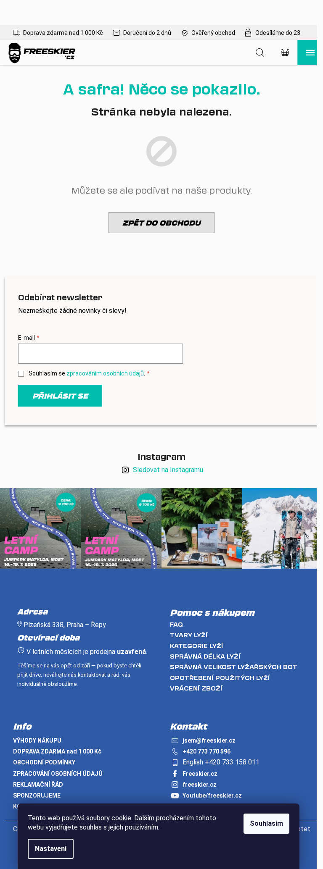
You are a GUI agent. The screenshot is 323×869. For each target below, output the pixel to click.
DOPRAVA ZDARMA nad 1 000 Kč (57, 751)
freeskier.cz (200, 784)
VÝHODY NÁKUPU (37, 740)
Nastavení (50, 849)
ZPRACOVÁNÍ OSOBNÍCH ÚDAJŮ (58, 773)
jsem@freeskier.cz (209, 740)
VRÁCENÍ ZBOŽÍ (196, 688)
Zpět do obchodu (161, 222)
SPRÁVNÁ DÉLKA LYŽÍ (205, 656)
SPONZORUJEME (37, 795)
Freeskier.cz (200, 773)
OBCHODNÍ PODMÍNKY (44, 762)
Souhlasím (266, 823)
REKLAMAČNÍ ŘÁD (38, 784)
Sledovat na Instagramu (168, 470)
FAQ (176, 624)
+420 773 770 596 (206, 751)
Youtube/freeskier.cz (212, 795)
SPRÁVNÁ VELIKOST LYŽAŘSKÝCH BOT (233, 667)
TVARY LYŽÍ (189, 635)
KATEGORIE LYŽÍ (196, 646)
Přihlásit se (60, 395)
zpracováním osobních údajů (105, 373)
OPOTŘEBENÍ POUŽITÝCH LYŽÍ (220, 678)
